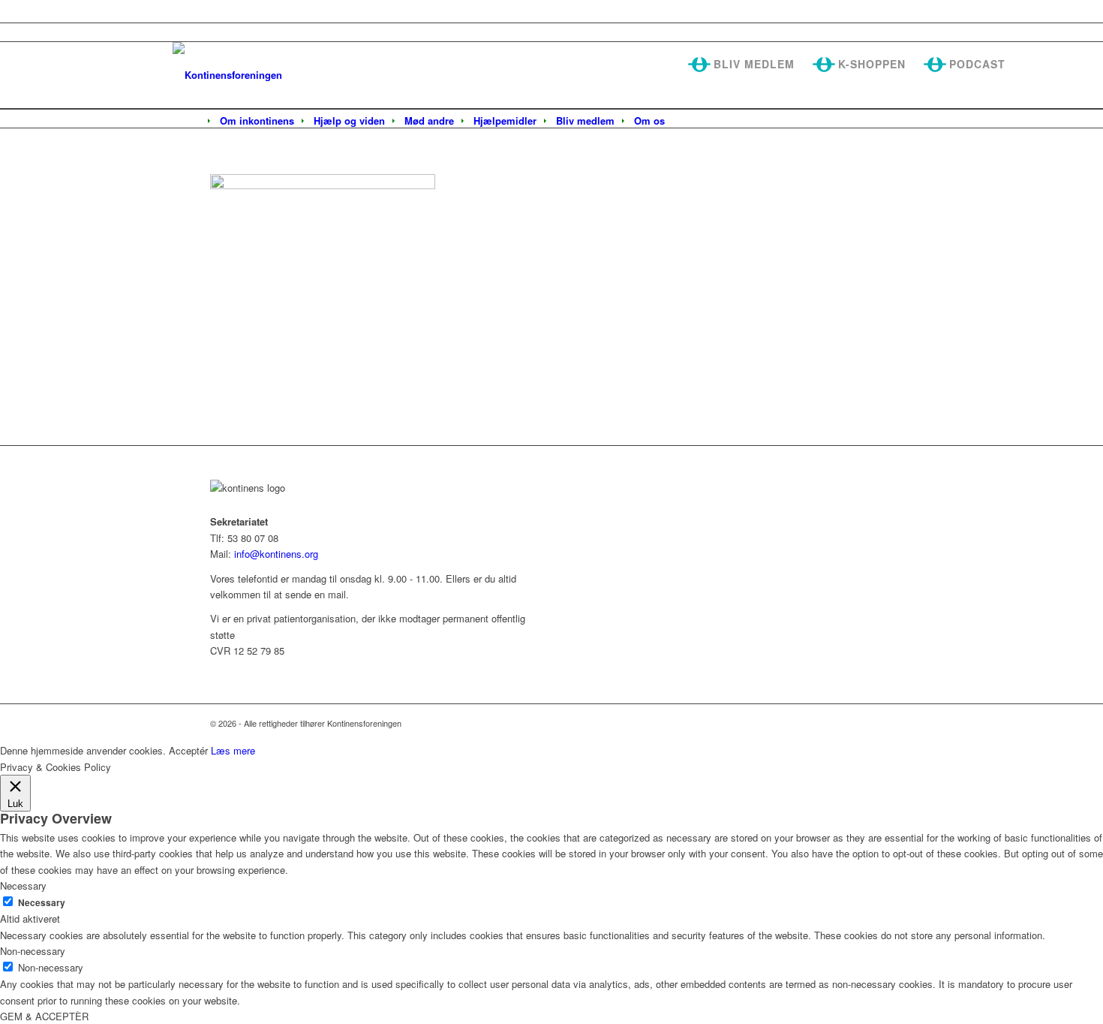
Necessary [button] (23, 885)
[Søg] (684, 122)
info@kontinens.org (274, 554)
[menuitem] (257, 121)
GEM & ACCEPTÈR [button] (44, 1016)
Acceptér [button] (188, 750)
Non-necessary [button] (32, 951)
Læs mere (233, 750)
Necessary (41, 902)
